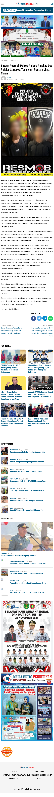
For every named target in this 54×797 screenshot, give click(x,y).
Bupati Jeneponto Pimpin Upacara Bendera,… (28, 462)
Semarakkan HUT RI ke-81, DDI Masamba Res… (28, 481)
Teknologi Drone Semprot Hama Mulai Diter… (27, 491)
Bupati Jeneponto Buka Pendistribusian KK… (27, 452)
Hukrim (12, 581)
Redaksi (14, 771)
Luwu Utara (14, 479)
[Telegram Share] (44, 318)
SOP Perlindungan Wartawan (14, 775)
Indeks (39, 779)
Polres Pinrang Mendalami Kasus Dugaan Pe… (28, 583)
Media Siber (13, 779)
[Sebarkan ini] (33, 318)
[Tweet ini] (39, 318)
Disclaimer (39, 771)
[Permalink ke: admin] (3, 78)
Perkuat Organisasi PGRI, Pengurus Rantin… (27, 573)
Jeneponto (14, 450)
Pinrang (13, 489)
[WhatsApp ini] (50, 318)
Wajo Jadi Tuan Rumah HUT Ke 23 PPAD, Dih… (27, 593)
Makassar (13, 498)
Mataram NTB (14, 571)
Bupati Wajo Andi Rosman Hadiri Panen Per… (27, 510)
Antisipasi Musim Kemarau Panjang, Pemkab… (19, 555)
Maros (12, 469)
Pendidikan (14, 561)
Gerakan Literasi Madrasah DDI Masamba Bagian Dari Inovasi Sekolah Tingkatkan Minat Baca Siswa (41, 330)
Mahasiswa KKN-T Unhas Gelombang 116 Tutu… (28, 563)
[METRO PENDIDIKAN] (27, 3)
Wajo (11, 508)
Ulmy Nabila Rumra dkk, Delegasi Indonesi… (27, 500)
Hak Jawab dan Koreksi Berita (39, 775)
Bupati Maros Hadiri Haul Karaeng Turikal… (26, 471)
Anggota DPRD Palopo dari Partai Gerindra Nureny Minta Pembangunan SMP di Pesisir (40, 394)
